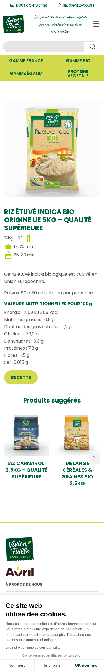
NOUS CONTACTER (31, 5)
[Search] (92, 47)
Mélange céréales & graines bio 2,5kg (77, 473)
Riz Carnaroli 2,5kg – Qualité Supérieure (27, 470)
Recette (21, 377)
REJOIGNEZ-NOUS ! (78, 5)
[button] (96, 24)
